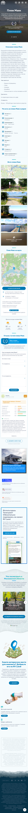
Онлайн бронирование (14, 31)
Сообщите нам (5, 306)
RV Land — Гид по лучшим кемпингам (14, 795)
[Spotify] (12, 780)
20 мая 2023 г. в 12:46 (10, 396)
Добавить (14, 683)
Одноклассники (17, 537)
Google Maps (9, 303)
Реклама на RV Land (21, 805)
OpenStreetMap (24, 285)
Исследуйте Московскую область (14, 616)
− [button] (3, 257)
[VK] (18, 780)
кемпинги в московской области (15, 755)
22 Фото (15, 37)
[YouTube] (21, 780)
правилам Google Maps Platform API (14, 623)
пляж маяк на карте (18, 758)
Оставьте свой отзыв (14, 341)
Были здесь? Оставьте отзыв (14, 28)
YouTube (22, 537)
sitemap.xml (14, 809)
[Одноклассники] (25, 780)
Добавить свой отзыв (15, 441)
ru (22, 2)
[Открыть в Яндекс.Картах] (3, 263)
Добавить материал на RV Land (10, 808)
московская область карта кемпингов (16, 762)
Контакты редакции (12, 805)
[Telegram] (15, 780)
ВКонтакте (5, 538)
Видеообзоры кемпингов (18, 807)
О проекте (5, 805)
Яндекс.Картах (17, 303)
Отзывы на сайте (8, 807)
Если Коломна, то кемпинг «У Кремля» (17, 792)
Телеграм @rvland (10, 533)
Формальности (20, 808)
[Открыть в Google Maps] (3, 260)
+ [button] (3, 255)
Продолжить (14, 390)
